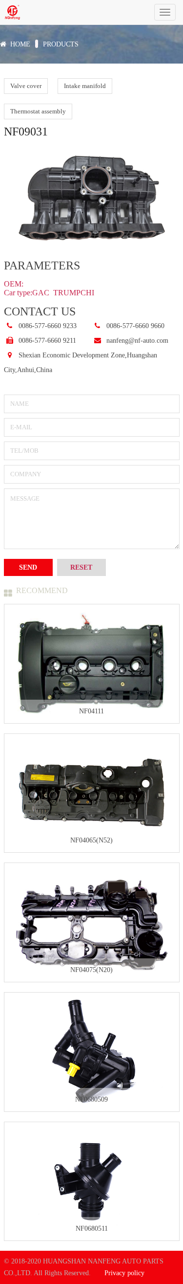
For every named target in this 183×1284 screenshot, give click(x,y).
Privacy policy (124, 1273)
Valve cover (25, 85)
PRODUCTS (61, 44)
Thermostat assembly (38, 111)
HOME (20, 44)
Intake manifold (85, 85)
